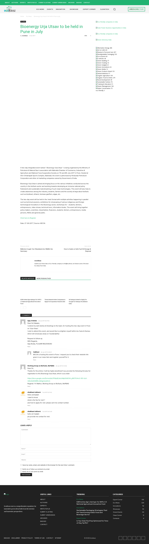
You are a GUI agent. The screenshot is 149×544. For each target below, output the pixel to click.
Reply (28, 346)
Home (22, 16)
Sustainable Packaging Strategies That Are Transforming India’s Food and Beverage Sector (92, 513)
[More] (41, 40)
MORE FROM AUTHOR (44, 278)
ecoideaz (25, 35)
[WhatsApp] (36, 40)
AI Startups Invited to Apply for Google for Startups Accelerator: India (78, 301)
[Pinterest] (134, 2)
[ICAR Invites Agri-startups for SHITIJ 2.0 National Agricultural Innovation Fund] (31, 290)
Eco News (29, 16)
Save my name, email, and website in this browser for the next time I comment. (49, 465)
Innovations (80, 508)
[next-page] (25, 307)
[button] (114, 9)
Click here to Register (28, 218)
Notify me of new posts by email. (32, 471)
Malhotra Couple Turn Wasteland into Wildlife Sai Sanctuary (36, 250)
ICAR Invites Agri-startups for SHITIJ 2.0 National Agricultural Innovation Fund (30, 301)
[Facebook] (120, 2)
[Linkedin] (129, 2)
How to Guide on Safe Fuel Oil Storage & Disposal (77, 250)
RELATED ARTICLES (28, 278)
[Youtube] (143, 2)
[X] (138, 2)
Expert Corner (81, 518)
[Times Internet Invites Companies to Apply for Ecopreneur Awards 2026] (56, 290)
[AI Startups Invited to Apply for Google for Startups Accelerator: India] (80, 290)
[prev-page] (21, 307)
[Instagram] (125, 2)
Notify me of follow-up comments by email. (36, 469)
